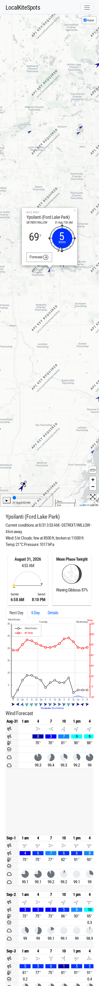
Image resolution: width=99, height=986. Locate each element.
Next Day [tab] (16, 612)
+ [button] (92, 480)
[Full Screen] (92, 496)
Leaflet (83, 505)
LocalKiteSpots (23, 7)
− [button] (92, 486)
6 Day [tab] (35, 612)
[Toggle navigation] (87, 7)
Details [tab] (53, 612)
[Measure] (92, 469)
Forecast (36, 256)
